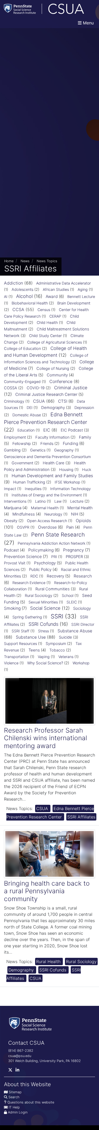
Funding (70, 443)
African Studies (56, 289)
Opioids (83, 520)
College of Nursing (52, 368)
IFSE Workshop (67, 482)
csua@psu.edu (19, 1056)
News (25, 261)
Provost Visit (14, 563)
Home (8, 261)
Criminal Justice (70, 387)
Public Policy (40, 569)
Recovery (55, 576)
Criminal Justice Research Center (46, 394)
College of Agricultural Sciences (54, 342)
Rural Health (49, 961)
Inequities (33, 488)
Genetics (37, 450)
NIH (74, 514)
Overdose (47, 527)
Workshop (81, 663)
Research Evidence (28, 582)
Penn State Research (58, 534)
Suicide (65, 637)
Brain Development (73, 303)
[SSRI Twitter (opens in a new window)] (12, 1071)
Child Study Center (45, 335)
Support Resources (20, 643)
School (67, 595)
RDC (34, 576)
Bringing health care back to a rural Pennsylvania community (47, 891)
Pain (70, 527)
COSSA (10, 388)
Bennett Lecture (81, 296)
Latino (40, 501)
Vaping (44, 656)
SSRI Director (82, 624)
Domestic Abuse (26, 415)
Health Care (53, 463)
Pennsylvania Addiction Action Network (51, 543)
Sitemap (15, 1092)
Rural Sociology (38, 595)
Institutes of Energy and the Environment (47, 495)
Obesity (10, 520)
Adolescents (22, 289)
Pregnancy (73, 550)
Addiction (13, 283)
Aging (83, 289)
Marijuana (12, 507)
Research (83, 576)
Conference (60, 381)
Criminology (14, 401)
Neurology (53, 514)
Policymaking (41, 550)
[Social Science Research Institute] (31, 1024)
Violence (11, 663)
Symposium (56, 643)
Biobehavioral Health (30, 303)
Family (85, 437)
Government (22, 463)
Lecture (76, 501)
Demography (53, 407)
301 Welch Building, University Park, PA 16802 (44, 1061)
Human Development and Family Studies (52, 475)
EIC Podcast (72, 430)
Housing (66, 469)
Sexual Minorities (43, 602)
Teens (34, 650)
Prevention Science (23, 556)
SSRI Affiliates (81, 816)
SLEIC (72, 602)
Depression (84, 407)
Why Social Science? (45, 663)
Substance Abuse (75, 630)
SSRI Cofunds (43, 624)
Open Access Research (47, 520)
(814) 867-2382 (20, 1051)
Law (58, 501)
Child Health (47, 322)
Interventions (15, 501)
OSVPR (23, 527)
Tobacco (57, 650)
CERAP (55, 316)
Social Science (45, 608)
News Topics (47, 261)
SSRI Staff (20, 631)
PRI (54, 556)
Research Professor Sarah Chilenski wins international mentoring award (45, 738)
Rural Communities (52, 589)
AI (5, 296)
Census (43, 309)
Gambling (12, 450)
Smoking (12, 608)
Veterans (65, 656)
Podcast (11, 550)
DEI (29, 407)
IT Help (14, 1107)
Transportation (16, 656)
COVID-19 (36, 388)
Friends (46, 443)
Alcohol (24, 296)
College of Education (22, 348)
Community (57, 374)
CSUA (39, 401)
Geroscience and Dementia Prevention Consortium (47, 456)
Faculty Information (52, 437)
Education (26, 430)
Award (52, 296)
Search (13, 1097)
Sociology (82, 608)
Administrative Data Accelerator (63, 283)
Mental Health (80, 507)
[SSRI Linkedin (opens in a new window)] (19, 1071)
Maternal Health (45, 508)
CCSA (18, 309)
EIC (46, 430)
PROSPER (74, 556)
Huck (86, 469)
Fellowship (21, 443)
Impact (10, 488)
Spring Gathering (27, 617)
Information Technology (70, 488)
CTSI (62, 401)
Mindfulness (23, 514)
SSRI (57, 616)
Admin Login (17, 1112)
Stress (43, 631)
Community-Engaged (22, 381)
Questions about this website (30, 1102)
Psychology (45, 562)
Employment (15, 437)
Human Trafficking (29, 482)
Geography (64, 450)
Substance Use (31, 637)
